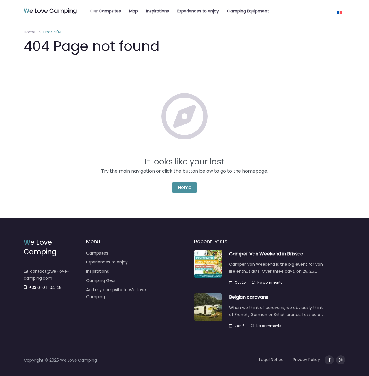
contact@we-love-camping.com (46, 274)
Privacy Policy (306, 359)
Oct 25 (240, 282)
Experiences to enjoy (198, 11)
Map (133, 11)
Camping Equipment (248, 11)
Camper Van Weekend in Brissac (266, 253)
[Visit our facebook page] (329, 359)
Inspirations (157, 11)
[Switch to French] (339, 10)
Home (30, 32)
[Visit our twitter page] (340, 359)
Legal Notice (271, 359)
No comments (270, 282)
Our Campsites (105, 11)
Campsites (97, 253)
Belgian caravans (248, 297)
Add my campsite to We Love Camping (116, 293)
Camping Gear (101, 280)
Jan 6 (240, 325)
